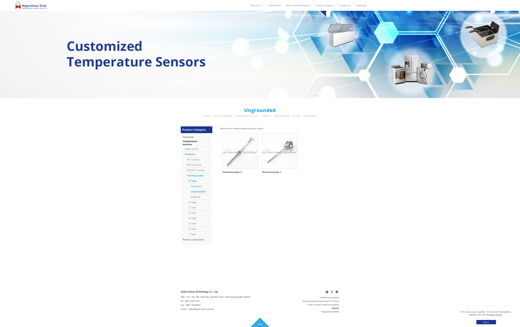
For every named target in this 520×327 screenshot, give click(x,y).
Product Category (324, 5)
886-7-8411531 (193, 301)
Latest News (274, 5)
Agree (486, 322)
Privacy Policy (494, 315)
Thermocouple (282, 115)
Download (361, 5)
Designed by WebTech (330, 311)
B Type (192, 218)
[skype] (327, 292)
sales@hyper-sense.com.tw (201, 309)
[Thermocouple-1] (279, 150)
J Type (192, 234)
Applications (191, 149)
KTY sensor (193, 160)
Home (206, 115)
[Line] (337, 292)
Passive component (193, 240)
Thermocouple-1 (271, 172)
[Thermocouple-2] (240, 150)
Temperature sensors (246, 115)
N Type (193, 202)
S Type (192, 223)
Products (266, 115)
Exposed (195, 197)
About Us (256, 5)
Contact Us (344, 5)
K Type (296, 115)
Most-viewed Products (298, 5)
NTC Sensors (194, 165)
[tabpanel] (260, 54)
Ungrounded (310, 115)
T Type (192, 207)
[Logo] (31, 5)
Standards (188, 137)
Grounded (196, 186)
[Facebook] (332, 292)
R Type (193, 213)
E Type (192, 229)
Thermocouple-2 (232, 172)
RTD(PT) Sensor (196, 170)
